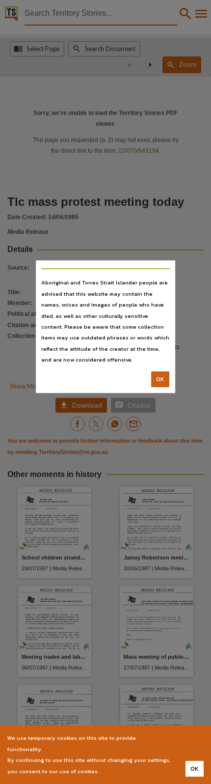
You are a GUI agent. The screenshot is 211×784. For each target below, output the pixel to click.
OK (160, 379)
